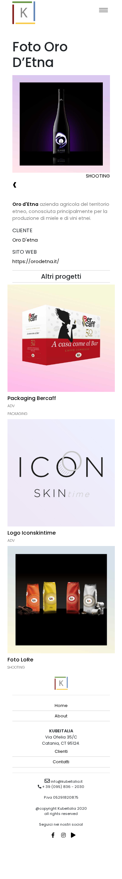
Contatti (61, 762)
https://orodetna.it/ (35, 261)
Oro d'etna (25, 240)
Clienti (61, 751)
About (61, 716)
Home (61, 705)
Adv (11, 405)
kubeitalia (23, 12)
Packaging (17, 413)
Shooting (98, 176)
